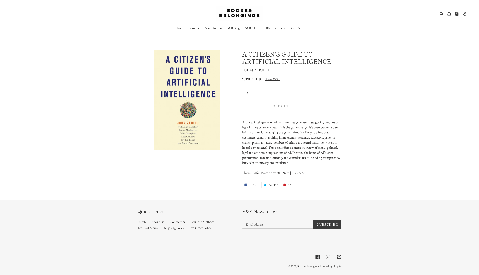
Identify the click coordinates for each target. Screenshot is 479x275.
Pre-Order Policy (200, 228)
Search (142, 222)
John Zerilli (255, 70)
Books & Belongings (308, 266)
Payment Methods (202, 222)
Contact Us (177, 222)
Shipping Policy (174, 228)
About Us (157, 222)
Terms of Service (148, 228)
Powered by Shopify (330, 266)
